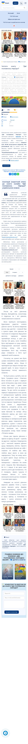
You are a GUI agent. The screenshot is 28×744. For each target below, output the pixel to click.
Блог (18, 13)
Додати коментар (11, 612)
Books (7, 3)
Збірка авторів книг (14, 19)
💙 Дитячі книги (18, 77)
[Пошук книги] (24, 7)
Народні (4, 77)
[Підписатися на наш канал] (14, 26)
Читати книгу (6, 165)
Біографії (11, 13)
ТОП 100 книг (14, 16)
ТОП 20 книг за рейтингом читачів (14, 22)
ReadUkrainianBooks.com (9, 237)
